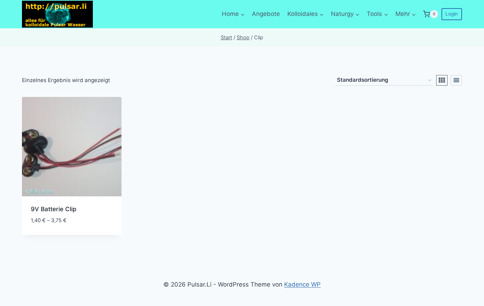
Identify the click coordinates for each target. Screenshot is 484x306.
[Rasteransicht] (442, 80)
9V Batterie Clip (54, 209)
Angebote (266, 13)
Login (451, 14)
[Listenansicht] (456, 80)
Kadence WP (302, 284)
